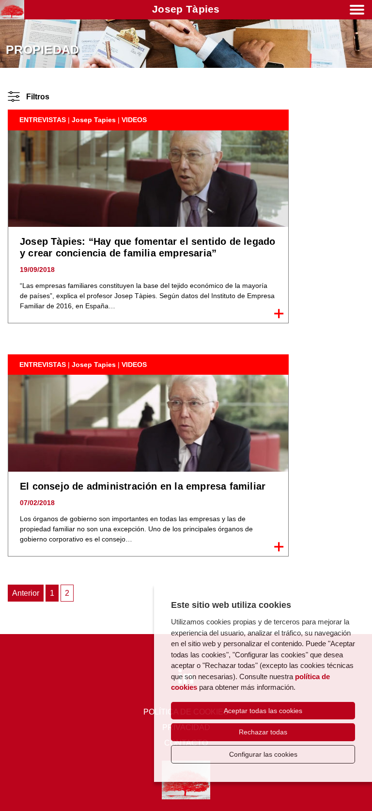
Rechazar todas (263, 732)
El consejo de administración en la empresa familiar (142, 486)
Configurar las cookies (263, 754)
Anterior (25, 593)
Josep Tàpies (186, 9)
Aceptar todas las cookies (263, 711)
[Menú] (357, 11)
